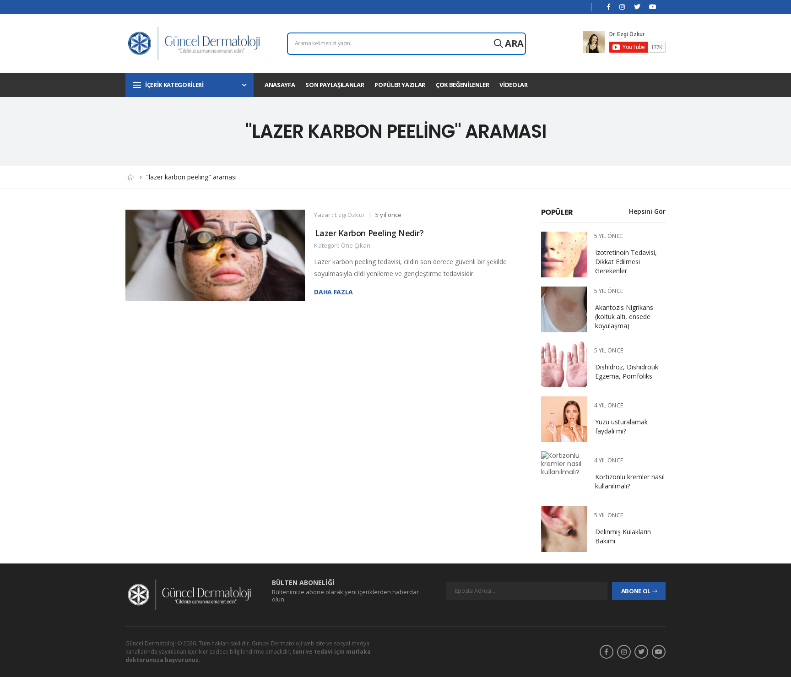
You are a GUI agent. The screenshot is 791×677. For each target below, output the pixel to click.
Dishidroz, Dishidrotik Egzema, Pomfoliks (626, 371)
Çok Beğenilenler (462, 85)
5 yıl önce (388, 215)
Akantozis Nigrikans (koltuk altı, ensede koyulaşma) (624, 316)
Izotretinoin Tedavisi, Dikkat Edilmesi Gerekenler (626, 261)
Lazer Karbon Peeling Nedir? (369, 232)
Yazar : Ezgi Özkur (339, 215)
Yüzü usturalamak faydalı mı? (621, 426)
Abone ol (635, 591)
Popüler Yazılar (399, 85)
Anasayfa (280, 85)
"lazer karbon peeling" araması (191, 177)
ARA (513, 43)
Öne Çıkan (355, 245)
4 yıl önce (608, 405)
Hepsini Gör (647, 212)
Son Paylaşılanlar (334, 85)
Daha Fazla (334, 292)
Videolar (513, 85)
